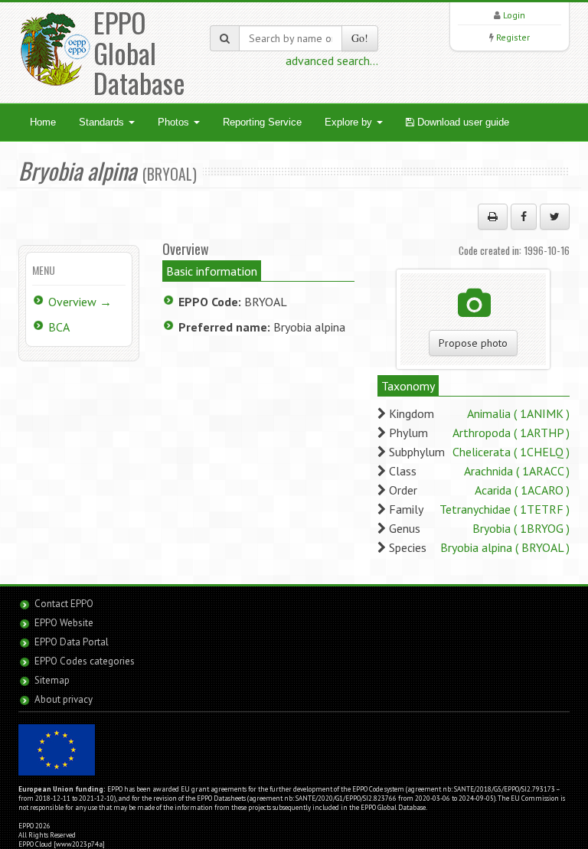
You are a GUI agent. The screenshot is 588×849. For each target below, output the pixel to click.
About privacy (63, 699)
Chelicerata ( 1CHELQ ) (511, 451)
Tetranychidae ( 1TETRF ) (504, 509)
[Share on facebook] (524, 217)
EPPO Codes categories (84, 661)
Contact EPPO (63, 603)
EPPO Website (63, 622)
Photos (175, 122)
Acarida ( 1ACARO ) (522, 490)
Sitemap (52, 680)
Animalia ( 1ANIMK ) (518, 413)
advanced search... (332, 60)
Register (513, 37)
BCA (59, 327)
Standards (103, 122)
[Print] (493, 217)
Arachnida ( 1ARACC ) (517, 470)
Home (43, 122)
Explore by (350, 122)
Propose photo (473, 343)
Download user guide (461, 122)
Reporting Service (262, 122)
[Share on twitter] (555, 217)
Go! (359, 38)
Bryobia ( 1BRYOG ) (521, 528)
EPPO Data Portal (71, 641)
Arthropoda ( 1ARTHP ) (511, 432)
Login (514, 15)
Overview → (80, 301)
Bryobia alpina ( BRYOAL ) (505, 547)
